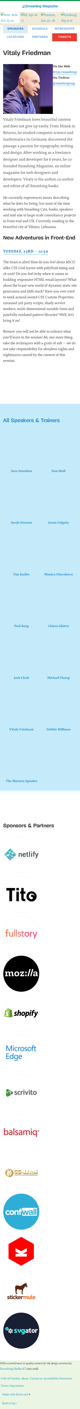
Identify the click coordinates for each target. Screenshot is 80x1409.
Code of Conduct (10, 1378)
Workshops (64, 28)
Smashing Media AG (13, 1369)
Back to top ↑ (9, 1403)
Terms (5, 1385)
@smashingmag (64, 83)
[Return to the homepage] (40, 6)
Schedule (40, 28)
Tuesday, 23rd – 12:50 (25, 251)
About (25, 1378)
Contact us (36, 1378)
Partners (40, 37)
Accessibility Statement (58, 1378)
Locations (15, 37)
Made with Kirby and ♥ (16, 1394)
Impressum (17, 1385)
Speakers (15, 28)
